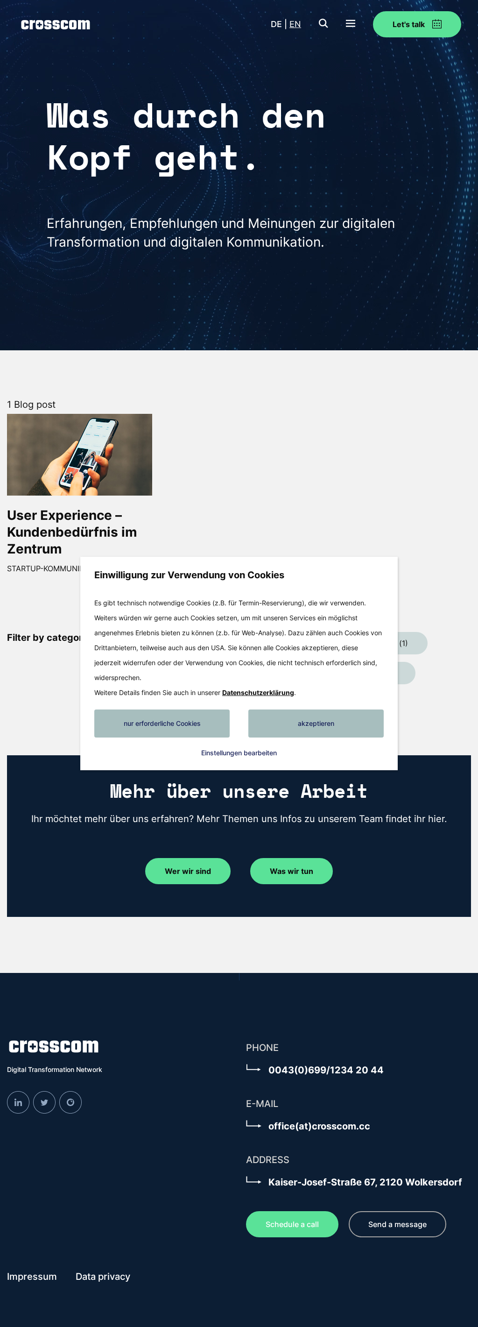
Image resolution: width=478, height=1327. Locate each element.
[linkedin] (18, 1101)
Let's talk (410, 24)
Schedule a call (292, 1224)
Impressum (32, 1276)
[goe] (70, 1101)
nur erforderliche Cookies (162, 723)
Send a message (397, 1224)
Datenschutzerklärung (258, 692)
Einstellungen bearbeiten (239, 753)
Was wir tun (291, 871)
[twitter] (44, 1101)
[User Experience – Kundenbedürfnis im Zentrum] (79, 454)
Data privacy (103, 1276)
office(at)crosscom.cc (319, 1126)
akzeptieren (316, 723)
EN (295, 24)
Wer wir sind (188, 871)
